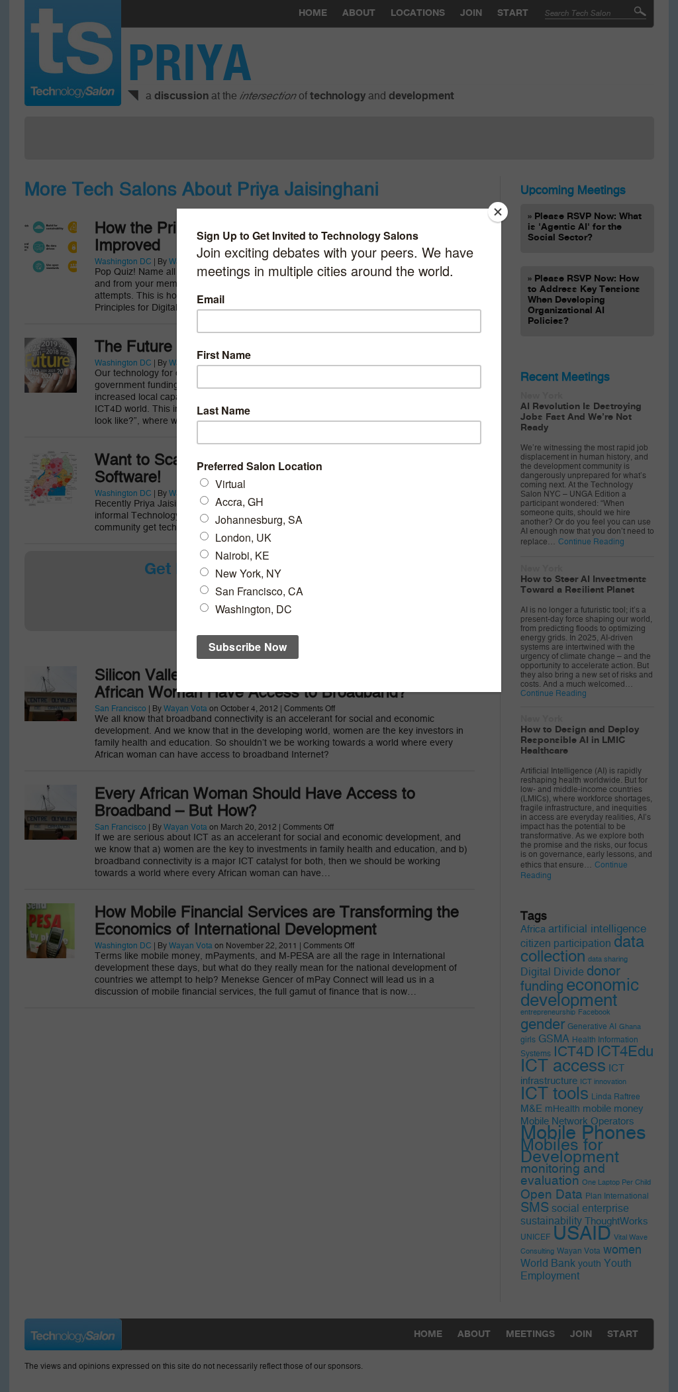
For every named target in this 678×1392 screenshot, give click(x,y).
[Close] (498, 212)
